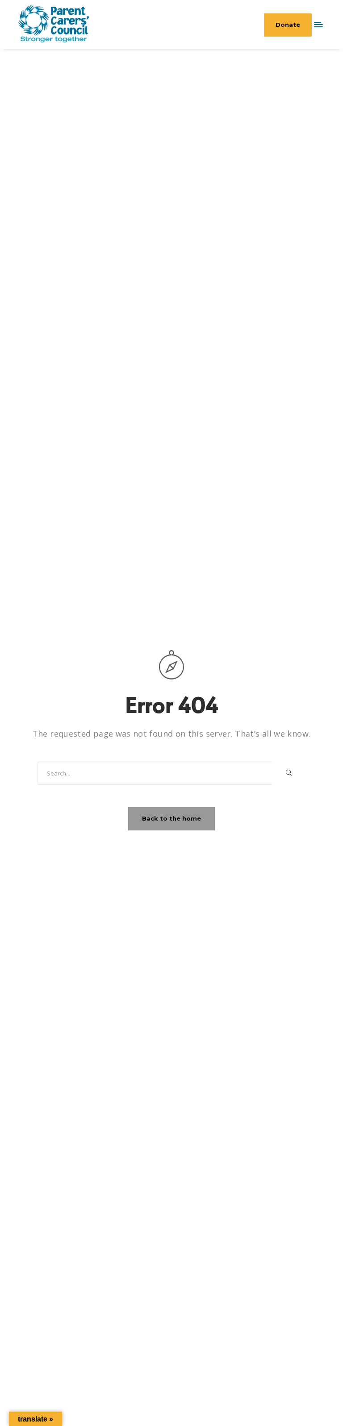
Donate (288, 24)
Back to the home (171, 818)
